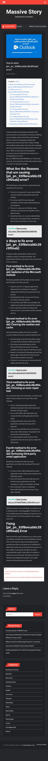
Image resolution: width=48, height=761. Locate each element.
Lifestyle (8, 698)
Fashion (8, 686)
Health (8, 690)
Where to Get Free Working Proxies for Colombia (23, 642)
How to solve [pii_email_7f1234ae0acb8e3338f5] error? (22, 573)
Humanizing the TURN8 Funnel (16, 630)
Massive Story (24, 12)
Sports (8, 715)
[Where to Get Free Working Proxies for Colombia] (21, 26)
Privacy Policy (42, 744)
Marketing (9, 702)
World (8, 731)
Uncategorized (11, 727)
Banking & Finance (12, 670)
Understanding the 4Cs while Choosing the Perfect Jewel (23, 651)
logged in (15, 593)
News (8, 707)
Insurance (9, 694)
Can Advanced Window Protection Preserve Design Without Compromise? (23, 636)
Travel (8, 723)
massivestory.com (29, 745)
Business (9, 674)
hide (17, 81)
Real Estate (9, 711)
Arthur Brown (10, 74)
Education (9, 678)
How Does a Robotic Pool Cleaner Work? (20, 646)
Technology (10, 719)
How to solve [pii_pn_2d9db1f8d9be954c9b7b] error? (24, 577)
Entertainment (11, 682)
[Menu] (3, 2)
